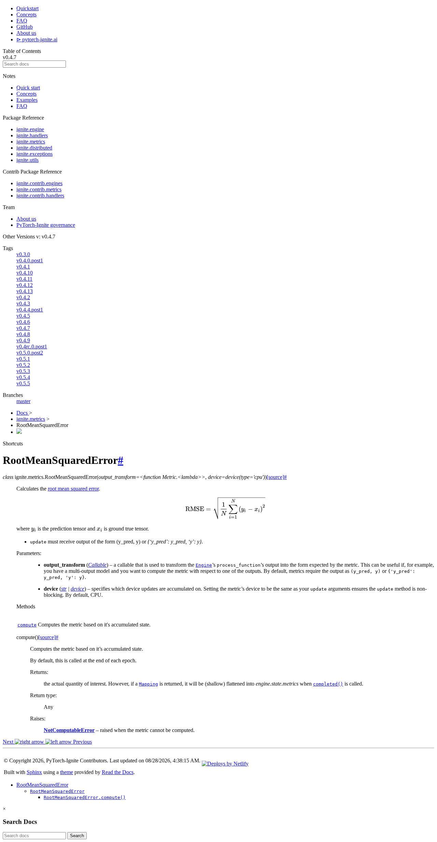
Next (9, 742)
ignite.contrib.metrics (38, 189)
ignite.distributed (34, 148)
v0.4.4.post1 (29, 310)
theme (66, 772)
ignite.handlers (32, 135)
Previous (82, 742)
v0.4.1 (23, 267)
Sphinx (34, 772)
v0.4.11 (24, 279)
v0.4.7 (23, 328)
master (23, 401)
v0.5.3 (23, 371)
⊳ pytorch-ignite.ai (36, 39)
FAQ (21, 21)
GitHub (24, 27)
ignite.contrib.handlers (40, 195)
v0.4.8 (23, 334)
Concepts (26, 14)
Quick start (28, 88)
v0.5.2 (23, 365)
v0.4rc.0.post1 (31, 346)
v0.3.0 (23, 254)
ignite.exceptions (34, 154)
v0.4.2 (23, 297)
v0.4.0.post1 (29, 260)
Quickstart (27, 8)
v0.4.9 (23, 340)
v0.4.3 (23, 303)
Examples (27, 100)
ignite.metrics (30, 141)
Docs (22, 413)
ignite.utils (27, 160)
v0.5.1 (23, 359)
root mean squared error (73, 489)
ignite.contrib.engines (39, 183)
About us (26, 33)
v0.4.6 (23, 322)
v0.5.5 (23, 383)
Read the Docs (117, 772)
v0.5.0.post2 (29, 353)
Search (77, 835)
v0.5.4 (23, 377)
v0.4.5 (23, 316)
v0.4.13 (24, 291)
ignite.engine (30, 129)
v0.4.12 (24, 285)
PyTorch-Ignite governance (45, 225)
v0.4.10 (24, 273)
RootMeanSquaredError (42, 785)
